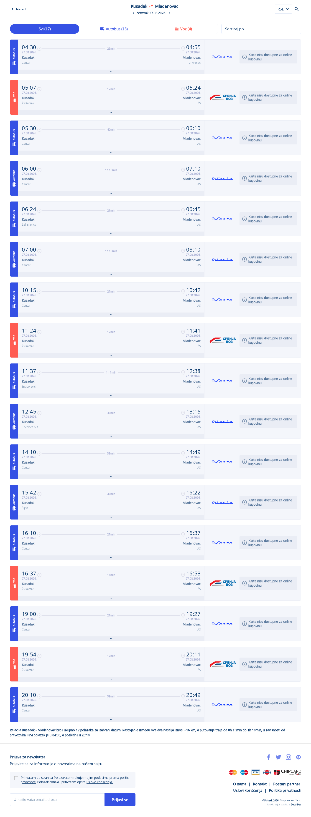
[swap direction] (151, 6)
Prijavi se (120, 799)
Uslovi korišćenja (247, 790)
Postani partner (286, 784)
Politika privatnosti (285, 790)
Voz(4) (186, 28)
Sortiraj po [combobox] (234, 28)
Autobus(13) (117, 28)
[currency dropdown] (288, 9)
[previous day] (133, 13)
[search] (296, 9)
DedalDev (296, 804)
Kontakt (260, 784)
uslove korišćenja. (100, 782)
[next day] (169, 13)
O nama (239, 784)
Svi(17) (45, 28)
